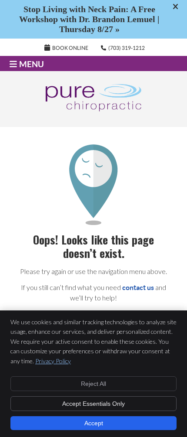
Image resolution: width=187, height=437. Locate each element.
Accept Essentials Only (93, 403)
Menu (31, 64)
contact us (138, 287)
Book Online (70, 48)
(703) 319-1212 (126, 48)
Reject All (93, 383)
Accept (93, 423)
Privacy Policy (53, 361)
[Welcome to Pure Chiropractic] (93, 108)
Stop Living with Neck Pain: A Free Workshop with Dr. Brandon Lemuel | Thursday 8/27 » (89, 19)
